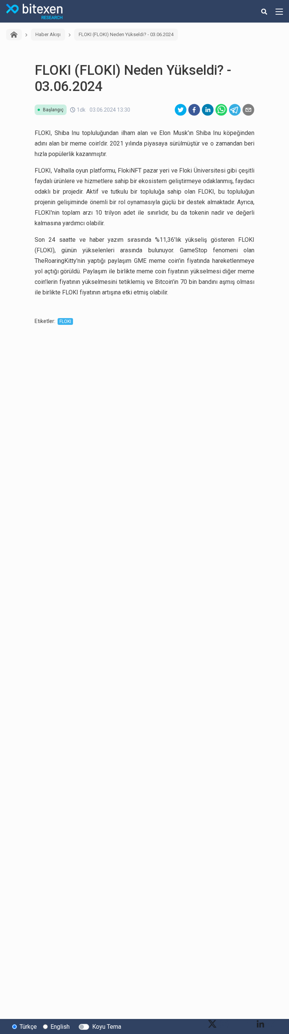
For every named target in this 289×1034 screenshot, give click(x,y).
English (60, 1026)
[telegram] (235, 110)
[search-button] (264, 11)
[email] (248, 110)
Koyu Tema (106, 1026)
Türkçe (28, 1026)
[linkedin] (208, 110)
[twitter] (181, 110)
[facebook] (194, 110)
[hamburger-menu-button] (279, 11)
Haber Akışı (48, 34)
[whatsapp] (221, 110)
